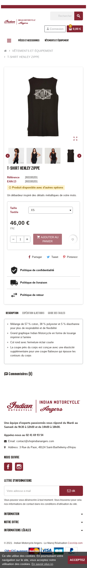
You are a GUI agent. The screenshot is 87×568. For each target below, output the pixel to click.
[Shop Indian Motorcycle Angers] (20, 21)
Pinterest (72, 257)
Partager (37, 257)
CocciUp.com (75, 543)
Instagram (19, 467)
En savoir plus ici (42, 564)
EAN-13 (11, 181)
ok (73, 491)
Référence (13, 177)
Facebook (8, 467)
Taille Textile (14, 210)
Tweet (54, 257)
